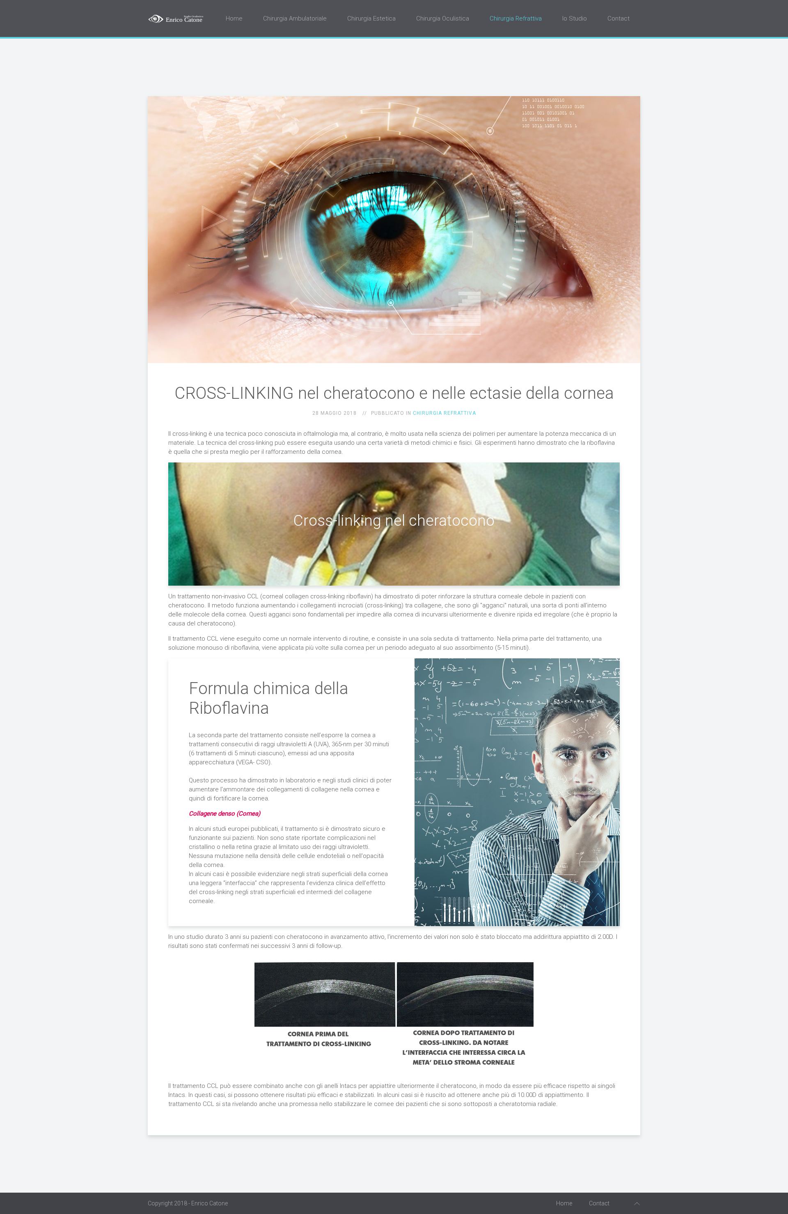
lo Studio (574, 18)
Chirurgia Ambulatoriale (295, 18)
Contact (618, 18)
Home (234, 18)
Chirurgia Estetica (371, 18)
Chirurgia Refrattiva (516, 18)
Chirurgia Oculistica (442, 18)
